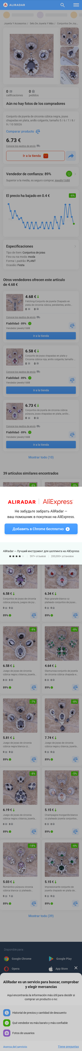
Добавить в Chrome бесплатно (38, 529)
